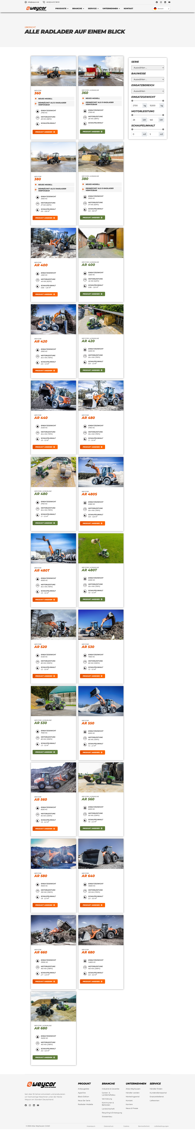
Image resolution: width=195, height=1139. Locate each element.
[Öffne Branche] (83, 8)
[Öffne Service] (98, 8)
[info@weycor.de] (26, 2)
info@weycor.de (33, 2)
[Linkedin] (165, 2)
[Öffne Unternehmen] (119, 8)
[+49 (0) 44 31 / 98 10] (44, 2)
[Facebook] (157, 2)
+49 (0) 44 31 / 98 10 (52, 2)
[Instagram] (161, 2)
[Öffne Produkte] (68, 8)
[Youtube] (169, 2)
